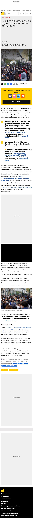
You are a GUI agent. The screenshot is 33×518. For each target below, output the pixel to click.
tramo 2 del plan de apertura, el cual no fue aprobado (16, 187)
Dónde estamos (6, 498)
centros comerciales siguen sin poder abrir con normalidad (15, 178)
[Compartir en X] (2, 84)
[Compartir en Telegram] (8, 84)
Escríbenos (4, 501)
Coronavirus (4, 370)
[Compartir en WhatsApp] (5, 84)
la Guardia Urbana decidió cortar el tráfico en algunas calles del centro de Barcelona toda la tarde (16, 330)
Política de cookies (7, 511)
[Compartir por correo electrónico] (14, 84)
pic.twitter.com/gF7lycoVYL (15, 155)
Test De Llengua (16, 10)
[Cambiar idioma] (27, 13)
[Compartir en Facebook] (11, 84)
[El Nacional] (2, 13)
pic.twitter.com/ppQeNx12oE (16, 132)
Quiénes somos (5, 494)
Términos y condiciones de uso (10, 506)
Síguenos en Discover (6, 10)
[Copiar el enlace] (17, 84)
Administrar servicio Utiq (9, 515)
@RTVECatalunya (19, 153)
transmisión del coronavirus (9, 321)
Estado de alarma (13, 370)
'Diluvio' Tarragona (26, 10)
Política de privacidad (7, 508)
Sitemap (3, 503)
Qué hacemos (5, 496)
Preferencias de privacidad (9, 513)
